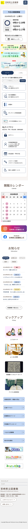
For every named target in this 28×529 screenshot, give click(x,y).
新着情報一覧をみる (12, 308)
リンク (3, 484)
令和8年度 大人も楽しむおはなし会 (13, 292)
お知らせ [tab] (14, 258)
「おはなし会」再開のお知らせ (12, 284)
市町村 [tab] (14, 261)
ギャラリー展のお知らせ (10, 270)
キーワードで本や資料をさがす (12, 78)
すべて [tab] (7, 72)
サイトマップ (4, 481)
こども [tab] (21, 72)
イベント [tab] (22, 258)
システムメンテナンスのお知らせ (12, 277)
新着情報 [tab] (6, 258)
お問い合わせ (5, 504)
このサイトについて (7, 500)
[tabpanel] (14, 126)
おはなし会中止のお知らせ (11, 299)
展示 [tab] (5, 261)
